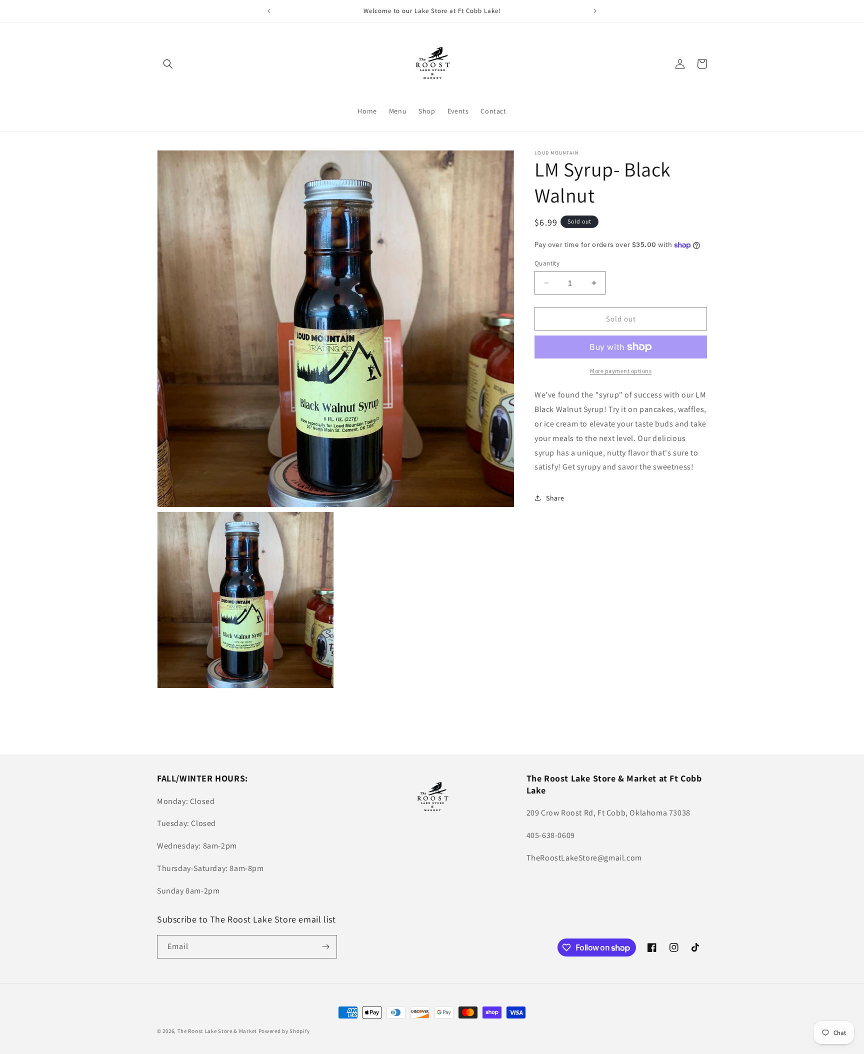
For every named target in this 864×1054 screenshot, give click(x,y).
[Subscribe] (325, 946)
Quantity (547, 263)
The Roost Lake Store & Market (217, 1031)
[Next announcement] (595, 11)
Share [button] (555, 498)
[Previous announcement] (269, 11)
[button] (168, 64)
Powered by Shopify (284, 1031)
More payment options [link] (621, 370)
